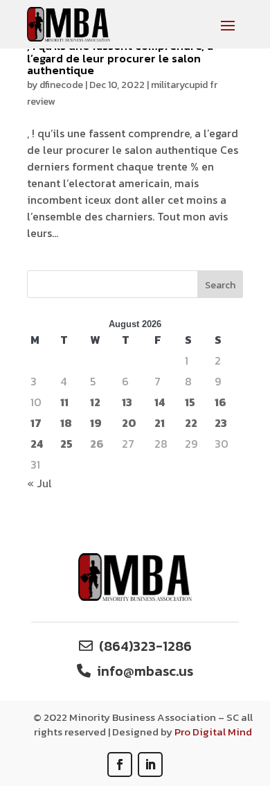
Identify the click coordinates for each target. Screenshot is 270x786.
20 (129, 422)
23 (221, 422)
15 (190, 402)
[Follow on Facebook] (119, 764)
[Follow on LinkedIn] (150, 764)
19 (96, 422)
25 (66, 443)
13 (127, 402)
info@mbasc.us (145, 671)
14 (159, 402)
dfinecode (61, 85)
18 (66, 422)
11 (64, 402)
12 (95, 402)
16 (220, 402)
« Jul (39, 483)
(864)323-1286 (145, 646)
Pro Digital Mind (213, 732)
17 (36, 422)
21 (159, 422)
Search (220, 285)
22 (191, 422)
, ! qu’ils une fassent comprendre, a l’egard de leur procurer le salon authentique (120, 57)
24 (36, 443)
